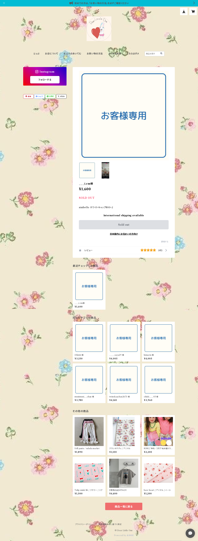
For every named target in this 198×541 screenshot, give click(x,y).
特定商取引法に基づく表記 (110, 524)
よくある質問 (114, 53)
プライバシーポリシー (84, 524)
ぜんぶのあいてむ (72, 53)
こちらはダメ (133, 53)
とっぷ (36, 53)
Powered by (120, 535)
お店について (51, 53)
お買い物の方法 (95, 53)
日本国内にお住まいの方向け (124, 234)
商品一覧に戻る (124, 506)
